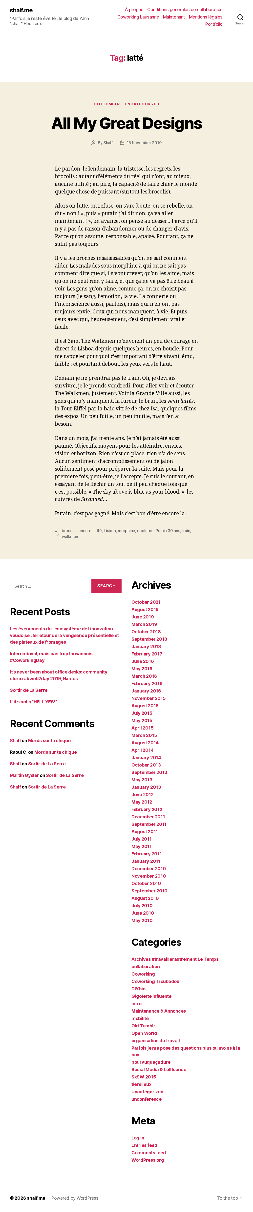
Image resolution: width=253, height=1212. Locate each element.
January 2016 (146, 690)
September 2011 (149, 824)
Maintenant (174, 16)
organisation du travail (155, 1040)
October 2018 (146, 631)
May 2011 (141, 846)
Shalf (108, 142)
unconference (146, 1099)
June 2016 (142, 661)
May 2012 (141, 802)
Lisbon (110, 530)
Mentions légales (206, 16)
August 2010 (145, 898)
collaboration (145, 966)
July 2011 (141, 839)
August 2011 (144, 831)
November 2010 (148, 876)
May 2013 (141, 779)
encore (84, 530)
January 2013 (146, 787)
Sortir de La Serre (28, 690)
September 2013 (149, 772)
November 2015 (148, 698)
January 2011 (145, 861)
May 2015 (141, 720)
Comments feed (148, 1152)
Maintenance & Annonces (158, 1011)
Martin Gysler (24, 775)
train (186, 530)
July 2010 (142, 905)
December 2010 (148, 868)
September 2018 (149, 639)
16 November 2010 (144, 142)
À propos (134, 9)
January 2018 (146, 646)
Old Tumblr (107, 104)
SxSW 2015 (143, 1076)
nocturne (145, 530)
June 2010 (142, 913)
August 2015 (145, 705)
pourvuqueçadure (150, 1062)
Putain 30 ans (168, 530)
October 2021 (146, 602)
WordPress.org (147, 1160)
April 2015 (142, 728)
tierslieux (141, 1084)
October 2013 (146, 765)
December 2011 (148, 816)
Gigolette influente (151, 996)
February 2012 (146, 809)
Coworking (143, 974)
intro (136, 1003)
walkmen (70, 536)
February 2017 (146, 653)
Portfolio (214, 24)
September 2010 (149, 890)
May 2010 (142, 920)
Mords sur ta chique (49, 740)
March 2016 (144, 676)
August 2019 (145, 609)
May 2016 (141, 668)
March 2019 (144, 624)
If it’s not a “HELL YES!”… (35, 701)
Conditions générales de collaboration (185, 9)
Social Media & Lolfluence (158, 1069)
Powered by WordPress (74, 1198)
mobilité (140, 1018)
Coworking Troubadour (156, 981)
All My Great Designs (126, 123)
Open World (144, 1033)
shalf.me (21, 10)
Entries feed (144, 1145)
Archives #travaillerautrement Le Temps (175, 959)
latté (97, 530)
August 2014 (145, 742)
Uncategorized (142, 104)
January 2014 (146, 757)
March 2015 (144, 735)
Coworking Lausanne (138, 16)
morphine (126, 530)
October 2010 (146, 883)
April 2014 (142, 750)
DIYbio (138, 988)
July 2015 (141, 713)
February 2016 (147, 683)
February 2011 (146, 853)
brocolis (69, 530)
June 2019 (142, 616)
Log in (137, 1137)
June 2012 (142, 794)
